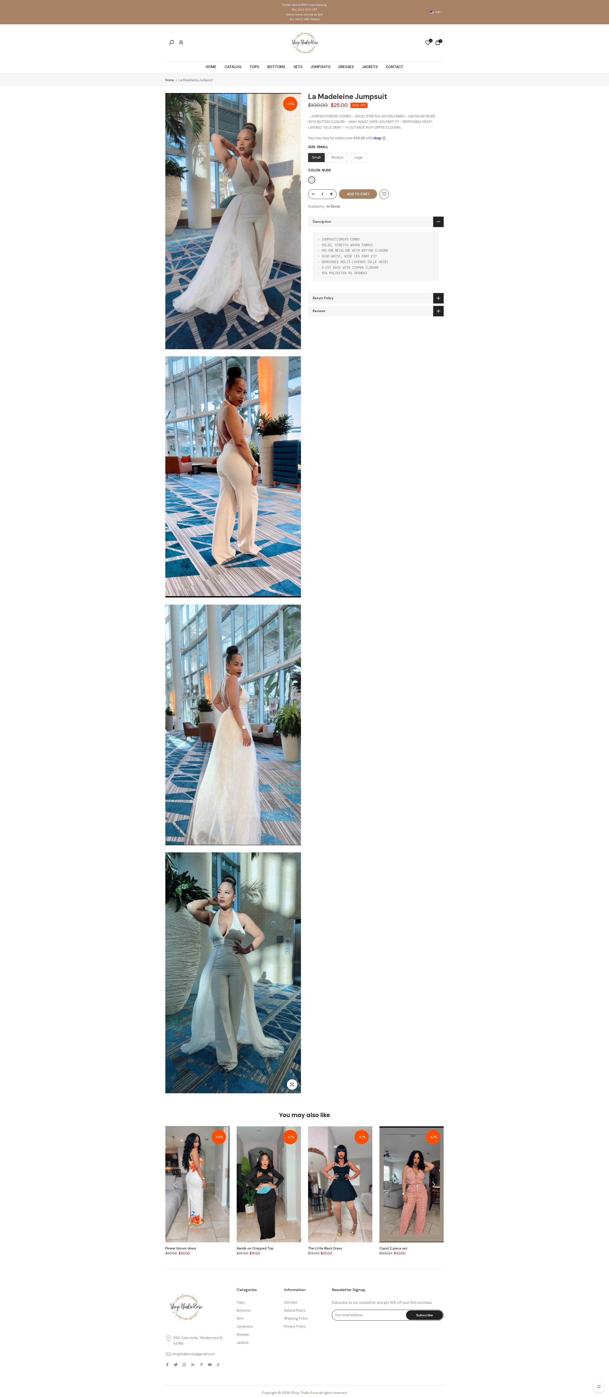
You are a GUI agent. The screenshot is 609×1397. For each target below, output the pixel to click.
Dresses (243, 1334)
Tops (240, 1302)
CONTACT (394, 67)
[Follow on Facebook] (167, 1364)
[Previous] (176, 1184)
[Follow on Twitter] (176, 1364)
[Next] (433, 1184)
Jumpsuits (245, 1326)
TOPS (254, 67)
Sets (240, 1318)
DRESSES (346, 67)
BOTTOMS (276, 67)
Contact (290, 1302)
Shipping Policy (296, 1318)
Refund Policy (294, 1310)
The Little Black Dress (325, 1248)
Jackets (243, 1342)
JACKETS (370, 67)
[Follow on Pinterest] (201, 1364)
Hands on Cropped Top (255, 1248)
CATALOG (233, 67)
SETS (298, 67)
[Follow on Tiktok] (218, 1364)
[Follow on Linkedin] (193, 1364)
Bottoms (243, 1310)
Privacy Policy (295, 1326)
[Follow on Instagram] (184, 1364)
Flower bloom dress (180, 1248)
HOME (211, 67)
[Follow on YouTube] (210, 1364)
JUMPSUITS (320, 67)
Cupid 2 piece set (393, 1248)
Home (169, 80)
